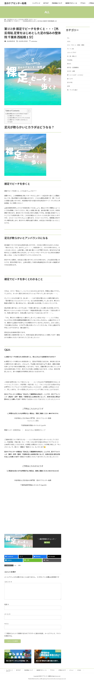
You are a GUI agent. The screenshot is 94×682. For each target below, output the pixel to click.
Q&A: (11, 122)
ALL (15, 565)
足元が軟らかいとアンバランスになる (20, 117)
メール (7, 614)
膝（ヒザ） (70, 79)
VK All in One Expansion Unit (59, 679)
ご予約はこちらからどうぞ (32, 408)
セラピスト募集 (33, 421)
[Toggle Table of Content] (28, 110)
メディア (8, 671)
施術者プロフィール (42, 670)
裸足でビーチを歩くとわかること (19, 119)
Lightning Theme (46, 679)
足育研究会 (16, 430)
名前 (6, 604)
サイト (6, 624)
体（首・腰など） (72, 56)
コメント (8, 582)
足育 (19, 565)
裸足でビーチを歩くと (16, 115)
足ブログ (18, 670)
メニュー (71, 670)
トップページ (9, 670)
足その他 (69, 82)
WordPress (37, 679)
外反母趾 (69, 60)
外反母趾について (28, 670)
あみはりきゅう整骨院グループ (35, 430)
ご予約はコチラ (62, 670)
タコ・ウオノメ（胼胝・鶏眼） (76, 45)
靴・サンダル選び (72, 90)
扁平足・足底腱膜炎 (73, 67)
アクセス (52, 670)
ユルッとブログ (71, 52)
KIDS (68, 41)
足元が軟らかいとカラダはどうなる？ (17, 113)
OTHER (79, 670)
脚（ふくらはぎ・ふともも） (75, 75)
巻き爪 (69, 63)
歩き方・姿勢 (71, 71)
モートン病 (70, 49)
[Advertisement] (32, 511)
